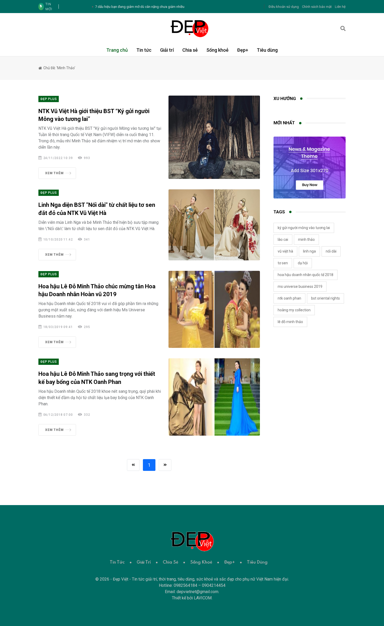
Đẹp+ (242, 50)
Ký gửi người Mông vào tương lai (304, 228)
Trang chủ (117, 50)
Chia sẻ (190, 50)
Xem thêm (54, 173)
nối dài (331, 251)
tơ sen (283, 263)
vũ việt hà (285, 251)
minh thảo (306, 239)
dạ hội (303, 263)
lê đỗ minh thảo (290, 322)
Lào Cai (283, 239)
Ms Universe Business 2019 (300, 286)
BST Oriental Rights (325, 298)
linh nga (309, 251)
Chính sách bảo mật (317, 7)
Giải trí (167, 50)
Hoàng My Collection (294, 310)
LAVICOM (203, 597)
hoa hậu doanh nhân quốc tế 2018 (305, 275)
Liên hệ (340, 7)
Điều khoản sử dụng (284, 7)
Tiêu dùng (267, 50)
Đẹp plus (48, 99)
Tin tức (144, 50)
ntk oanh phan (289, 298)
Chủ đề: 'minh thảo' (59, 68)
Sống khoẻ (217, 50)
